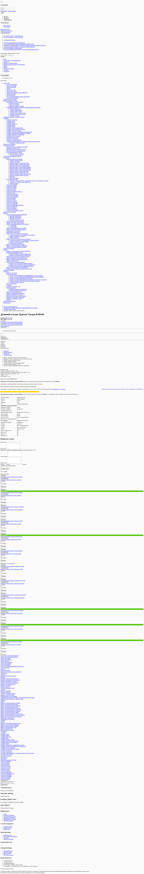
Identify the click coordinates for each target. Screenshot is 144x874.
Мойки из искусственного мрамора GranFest (18, 256)
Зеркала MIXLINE (11, 94)
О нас (5, 814)
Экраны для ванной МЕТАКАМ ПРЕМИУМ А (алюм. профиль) (26, 275)
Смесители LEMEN (12, 187)
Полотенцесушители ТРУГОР (14, 152)
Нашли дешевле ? (5, 326)
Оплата (6, 16)
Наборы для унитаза (12, 273)
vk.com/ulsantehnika (20, 42)
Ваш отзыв (3, 448)
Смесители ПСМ (14, 183)
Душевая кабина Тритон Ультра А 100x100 (11, 509)
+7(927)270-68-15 (18, 37)
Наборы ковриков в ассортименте (18, 289)
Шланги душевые (14, 178)
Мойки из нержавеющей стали (14, 252)
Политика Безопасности (10, 816)
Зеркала (9, 88)
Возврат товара (7, 828)
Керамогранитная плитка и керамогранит (14, 64)
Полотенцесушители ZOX (13, 148)
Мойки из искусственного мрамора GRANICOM (22, 264)
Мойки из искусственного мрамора (16, 262)
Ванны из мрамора (14, 104)
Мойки (5, 67)
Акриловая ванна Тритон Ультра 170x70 (11, 539)
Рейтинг (3, 464)
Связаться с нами (8, 826)
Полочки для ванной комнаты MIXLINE (17, 92)
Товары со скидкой (8, 839)
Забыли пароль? (12, 11)
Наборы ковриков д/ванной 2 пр (18, 290)
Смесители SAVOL (11, 189)
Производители (8, 835)
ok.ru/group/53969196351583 (26, 44)
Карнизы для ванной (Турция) (14, 298)
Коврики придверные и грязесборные (16, 296)
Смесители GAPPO (12, 186)
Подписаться (4, 784)
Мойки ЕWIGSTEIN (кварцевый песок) (17, 258)
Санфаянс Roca (10, 122)
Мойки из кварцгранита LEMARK (9, 726)
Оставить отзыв (4, 468)
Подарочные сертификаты (10, 836)
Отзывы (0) (6, 353)
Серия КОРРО (13, 226)
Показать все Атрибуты (10, 301)
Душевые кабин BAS (15, 109)
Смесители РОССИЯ (12, 179)
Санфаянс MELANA (12, 123)
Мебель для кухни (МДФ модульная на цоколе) (19, 239)
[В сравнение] (1, 488)
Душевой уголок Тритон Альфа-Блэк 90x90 (12, 569)
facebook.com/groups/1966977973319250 (35, 45)
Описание (6, 351)
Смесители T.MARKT (12, 194)
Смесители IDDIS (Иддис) (7, 773)
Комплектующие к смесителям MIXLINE (20, 170)
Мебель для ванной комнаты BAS (15, 221)
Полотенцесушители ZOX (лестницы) (16, 149)
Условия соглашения (9, 815)
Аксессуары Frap (11, 95)
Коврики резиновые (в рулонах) (15, 294)
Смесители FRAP (11, 198)
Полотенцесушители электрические (16, 151)
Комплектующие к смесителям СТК (19, 172)
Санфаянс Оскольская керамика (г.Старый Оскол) (19, 132)
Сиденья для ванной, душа (13, 286)
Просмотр (3, 475)
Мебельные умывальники (13, 232)
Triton (5, 471)
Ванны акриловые (14, 103)
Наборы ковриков (11, 287)
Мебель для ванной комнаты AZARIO (16, 247)
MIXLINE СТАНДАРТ (15, 217)
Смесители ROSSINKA (13, 195)
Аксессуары (7, 83)
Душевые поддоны (14, 115)
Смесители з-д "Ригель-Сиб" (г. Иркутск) (20, 182)
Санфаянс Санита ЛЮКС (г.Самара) (16, 129)
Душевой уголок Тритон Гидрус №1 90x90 (11, 629)
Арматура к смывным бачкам (14, 140)
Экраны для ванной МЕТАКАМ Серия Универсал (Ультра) (25, 281)
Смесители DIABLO (12, 184)
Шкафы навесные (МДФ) (16, 243)
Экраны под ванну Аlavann (17, 282)
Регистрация (4, 11)
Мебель (5, 66)
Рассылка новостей (8, 855)
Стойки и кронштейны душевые (15, 210)
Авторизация (7, 26)
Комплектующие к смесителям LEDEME (20, 167)
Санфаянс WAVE (11, 126)
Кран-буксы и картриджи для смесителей (20, 174)
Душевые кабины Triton (16, 111)
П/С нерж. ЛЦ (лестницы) (16, 155)
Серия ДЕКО (13, 225)
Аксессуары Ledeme (12, 91)
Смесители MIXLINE (12, 206)
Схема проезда (7, 20)
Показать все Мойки (9, 270)
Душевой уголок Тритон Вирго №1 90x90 (11, 613)
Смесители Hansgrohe (12, 197)
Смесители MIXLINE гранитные (15, 205)
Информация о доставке (10, 819)
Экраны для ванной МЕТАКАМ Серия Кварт (21, 278)
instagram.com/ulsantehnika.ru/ (27, 46)
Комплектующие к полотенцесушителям (17, 146)
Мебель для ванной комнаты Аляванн (16, 229)
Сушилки (9, 285)
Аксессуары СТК (11, 90)
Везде (5, 59)
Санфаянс (6, 70)
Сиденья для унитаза (12, 119)
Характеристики (8, 352)
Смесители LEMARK (12, 203)
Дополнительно (8, 355)
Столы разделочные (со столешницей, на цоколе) (22, 235)
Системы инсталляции (12, 137)
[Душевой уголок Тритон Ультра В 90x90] (11, 322)
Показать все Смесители (10, 212)
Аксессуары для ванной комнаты (12, 60)
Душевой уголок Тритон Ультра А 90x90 (11, 480)
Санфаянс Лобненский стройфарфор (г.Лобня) (18, 133)
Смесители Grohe (11, 190)
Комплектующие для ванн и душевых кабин (12, 699)
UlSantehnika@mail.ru (9, 40)
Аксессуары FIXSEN (12, 84)
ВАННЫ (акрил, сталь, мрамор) (15, 102)
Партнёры (6, 837)
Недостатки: (4, 463)
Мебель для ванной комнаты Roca (15, 222)
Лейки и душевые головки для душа (19, 175)
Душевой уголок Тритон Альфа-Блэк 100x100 (12, 583)
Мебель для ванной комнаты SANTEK (16, 228)
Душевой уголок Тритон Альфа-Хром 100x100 (13, 597)
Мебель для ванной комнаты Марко (16, 244)
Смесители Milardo (11, 207)
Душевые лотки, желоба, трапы (18, 113)
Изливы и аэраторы (15, 161)
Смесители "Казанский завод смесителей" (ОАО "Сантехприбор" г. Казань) (29, 180)
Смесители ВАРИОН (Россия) (14, 191)
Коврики (9, 300)
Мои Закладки (7, 853)
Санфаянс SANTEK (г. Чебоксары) (15, 134)
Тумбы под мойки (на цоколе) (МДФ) (19, 241)
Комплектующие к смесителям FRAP (19, 163)
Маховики (12, 176)
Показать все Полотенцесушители (12, 156)
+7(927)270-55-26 (18, 36)
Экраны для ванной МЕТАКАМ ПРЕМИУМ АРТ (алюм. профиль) (27, 277)
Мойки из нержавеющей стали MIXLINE (20, 255)
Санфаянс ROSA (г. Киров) (13, 136)
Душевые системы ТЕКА (16, 160)
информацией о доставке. (58, 389)
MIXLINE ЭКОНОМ (15, 218)
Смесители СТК (11, 193)
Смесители (6, 71)
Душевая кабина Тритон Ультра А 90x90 (11, 524)
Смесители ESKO (5, 762)
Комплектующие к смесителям (14, 159)
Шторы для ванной (11, 283)
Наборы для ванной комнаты (14, 292)
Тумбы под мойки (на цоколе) (17, 236)
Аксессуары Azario (11, 86)
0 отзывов (3, 320)
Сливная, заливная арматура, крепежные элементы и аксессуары (23, 141)
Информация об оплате (10, 818)
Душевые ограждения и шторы (18, 114)
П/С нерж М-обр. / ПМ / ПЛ (17, 153)
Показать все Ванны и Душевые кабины (14, 117)
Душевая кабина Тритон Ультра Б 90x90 (11, 553)
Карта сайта (7, 829)
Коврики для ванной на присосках (15, 297)
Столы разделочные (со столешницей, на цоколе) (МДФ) (24, 240)
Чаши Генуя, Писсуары (12, 138)
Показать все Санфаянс (10, 144)
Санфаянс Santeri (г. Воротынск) (15, 128)
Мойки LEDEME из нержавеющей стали (20, 254)
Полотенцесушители (9, 68)
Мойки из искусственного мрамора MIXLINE (18, 251)
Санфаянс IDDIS (11, 125)
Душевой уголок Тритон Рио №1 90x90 (11, 644)
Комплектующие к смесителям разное (19, 171)
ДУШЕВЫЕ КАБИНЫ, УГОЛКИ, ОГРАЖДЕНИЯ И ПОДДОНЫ (23, 107)
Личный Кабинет (8, 850)
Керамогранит (7, 302)
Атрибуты (6, 61)
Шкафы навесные (14, 237)
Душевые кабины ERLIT (16, 110)
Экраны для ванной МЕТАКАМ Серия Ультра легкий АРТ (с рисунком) (28, 279)
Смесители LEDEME (12, 202)
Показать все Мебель (9, 248)
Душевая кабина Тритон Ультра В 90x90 (11, 495)
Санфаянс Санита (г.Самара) (14, 130)
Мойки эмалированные (13, 260)
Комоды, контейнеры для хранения (16, 293)
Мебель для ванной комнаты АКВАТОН (17, 245)
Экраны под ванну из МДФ (17, 220)
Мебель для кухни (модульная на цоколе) (17, 233)
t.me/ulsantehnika (17, 48)
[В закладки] (1, 485)
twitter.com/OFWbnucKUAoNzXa (30, 49)
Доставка (6, 18)
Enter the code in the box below (8, 465)
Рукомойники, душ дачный (13, 231)
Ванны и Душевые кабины (10, 63)
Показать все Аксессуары (10, 99)
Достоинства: (4, 456)
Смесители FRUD (11, 199)
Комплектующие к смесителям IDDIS (19, 165)
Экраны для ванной (12, 274)
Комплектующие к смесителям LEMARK (20, 168)
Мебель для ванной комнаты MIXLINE (17, 214)
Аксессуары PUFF (11, 87)
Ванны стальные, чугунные (17, 106)
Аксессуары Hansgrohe (12, 98)
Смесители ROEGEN (12, 209)
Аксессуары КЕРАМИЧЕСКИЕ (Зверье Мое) (18, 96)
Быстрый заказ (4, 478)
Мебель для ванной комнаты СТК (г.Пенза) (18, 224)
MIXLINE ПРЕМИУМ (15, 216)
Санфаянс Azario (11, 121)
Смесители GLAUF (12, 201)
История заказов (8, 852)
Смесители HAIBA (5, 770)
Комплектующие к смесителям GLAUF (20, 164)
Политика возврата (8, 820)
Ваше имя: (3, 442)
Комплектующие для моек (7, 730)
